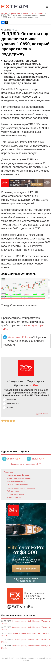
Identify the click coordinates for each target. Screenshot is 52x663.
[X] (6, 22)
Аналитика (8, 472)
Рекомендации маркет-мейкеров (21, 488)
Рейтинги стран (13, 491)
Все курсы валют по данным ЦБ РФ (26, 464)
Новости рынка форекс (18, 475)
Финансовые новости (16, 481)
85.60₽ (33, 459)
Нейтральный (13, 404)
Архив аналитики (14, 497)
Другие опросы (42, 413)
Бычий (10, 408)
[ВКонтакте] (3, 22)
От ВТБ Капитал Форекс (17, 485)
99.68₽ (9, 459)
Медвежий (11, 400)
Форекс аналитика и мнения (19, 478)
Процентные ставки (15, 494)
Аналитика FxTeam (19, 337)
